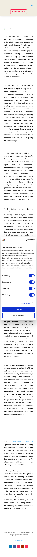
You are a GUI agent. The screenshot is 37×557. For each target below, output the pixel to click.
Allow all (18, 309)
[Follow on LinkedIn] (10, 546)
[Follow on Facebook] (14, 546)
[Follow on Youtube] (22, 546)
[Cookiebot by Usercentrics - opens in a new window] (26, 240)
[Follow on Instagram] (18, 546)
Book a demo (18, 11)
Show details (25, 303)
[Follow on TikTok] (26, 546)
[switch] (32, 282)
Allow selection (18, 315)
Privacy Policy (18, 540)
